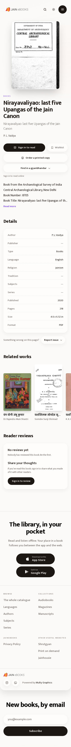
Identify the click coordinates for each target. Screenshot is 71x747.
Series (7, 627)
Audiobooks (45, 600)
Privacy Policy (12, 644)
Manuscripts (46, 613)
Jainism (59, 268)
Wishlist (59, 147)
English (59, 259)
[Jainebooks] (16, 9)
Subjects (8, 620)
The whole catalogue (16, 600)
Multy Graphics (44, 682)
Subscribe (35, 731)
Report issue (51, 340)
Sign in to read (26, 147)
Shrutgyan (44, 644)
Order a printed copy (38, 158)
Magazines (45, 607)
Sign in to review (21, 481)
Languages (10, 607)
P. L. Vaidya (57, 235)
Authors (8, 613)
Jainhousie (44, 657)
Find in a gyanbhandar (34, 168)
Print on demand (48, 651)
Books (59, 251)
